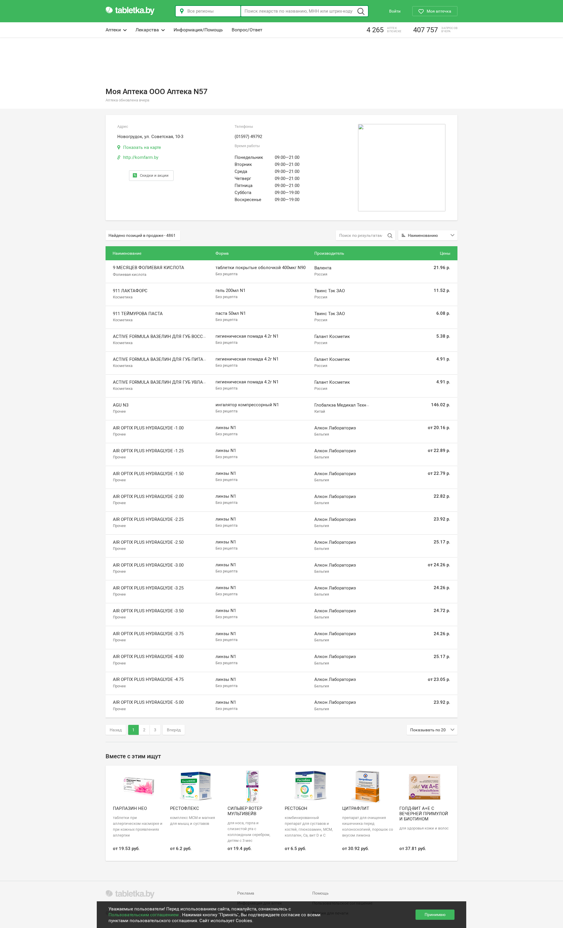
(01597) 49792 (248, 136)
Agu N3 (120, 405)
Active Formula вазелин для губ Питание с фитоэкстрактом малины (196, 359)
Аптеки (113, 30)
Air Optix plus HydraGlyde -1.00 (148, 428)
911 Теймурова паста (138, 313)
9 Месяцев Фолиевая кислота (148, 268)
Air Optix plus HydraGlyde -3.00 (148, 565)
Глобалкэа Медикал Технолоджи (348, 405)
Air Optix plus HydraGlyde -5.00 (148, 702)
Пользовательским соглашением (144, 914)
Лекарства (147, 30)
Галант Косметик (332, 336)
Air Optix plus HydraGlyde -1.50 (148, 473)
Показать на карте (142, 147)
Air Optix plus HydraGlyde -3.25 (148, 588)
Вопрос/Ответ (247, 30)
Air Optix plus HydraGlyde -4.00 (148, 656)
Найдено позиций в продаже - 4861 (142, 235)
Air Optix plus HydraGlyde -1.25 (148, 450)
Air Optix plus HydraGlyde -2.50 (148, 542)
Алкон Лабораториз (335, 428)
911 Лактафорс (130, 290)
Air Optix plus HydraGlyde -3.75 (148, 633)
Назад (116, 730)
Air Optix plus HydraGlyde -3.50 (148, 610)
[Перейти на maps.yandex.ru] (401, 167)
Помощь (320, 893)
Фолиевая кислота (129, 274)
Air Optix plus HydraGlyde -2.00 (148, 496)
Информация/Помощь (198, 30)
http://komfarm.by (140, 157)
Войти (395, 11)
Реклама (245, 893)
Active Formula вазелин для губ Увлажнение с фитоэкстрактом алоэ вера (203, 382)
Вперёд (174, 730)
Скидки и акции (154, 175)
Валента (322, 268)
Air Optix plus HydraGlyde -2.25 (148, 519)
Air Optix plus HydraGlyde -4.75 (148, 679)
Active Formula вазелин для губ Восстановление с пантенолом (190, 336)
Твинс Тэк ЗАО (329, 290)
